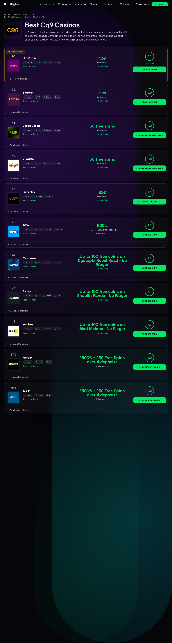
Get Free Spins (149, 234)
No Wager (82, 4)
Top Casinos (48, 4)
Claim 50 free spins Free (149, 135)
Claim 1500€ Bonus (149, 367)
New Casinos (144, 4)
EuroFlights (11, 4)
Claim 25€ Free (149, 201)
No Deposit (66, 4)
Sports (126, 4)
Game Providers (20, 14)
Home (7, 14)
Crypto (110, 4)
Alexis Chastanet (15, 17)
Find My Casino (160, 4)
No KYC (96, 4)
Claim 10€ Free (149, 69)
